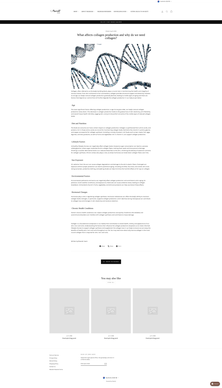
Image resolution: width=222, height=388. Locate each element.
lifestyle (108, 31)
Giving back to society (139, 11)
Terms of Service (54, 355)
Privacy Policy (53, 358)
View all (111, 282)
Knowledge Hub (120, 11)
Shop (75, 11)
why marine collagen (135, 230)
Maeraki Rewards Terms (56, 369)
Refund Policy (53, 361)
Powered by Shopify (111, 381)
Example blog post (69, 338)
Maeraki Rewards (104, 11)
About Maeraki (87, 11)
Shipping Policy (53, 363)
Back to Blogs (112, 261)
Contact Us (52, 366)
